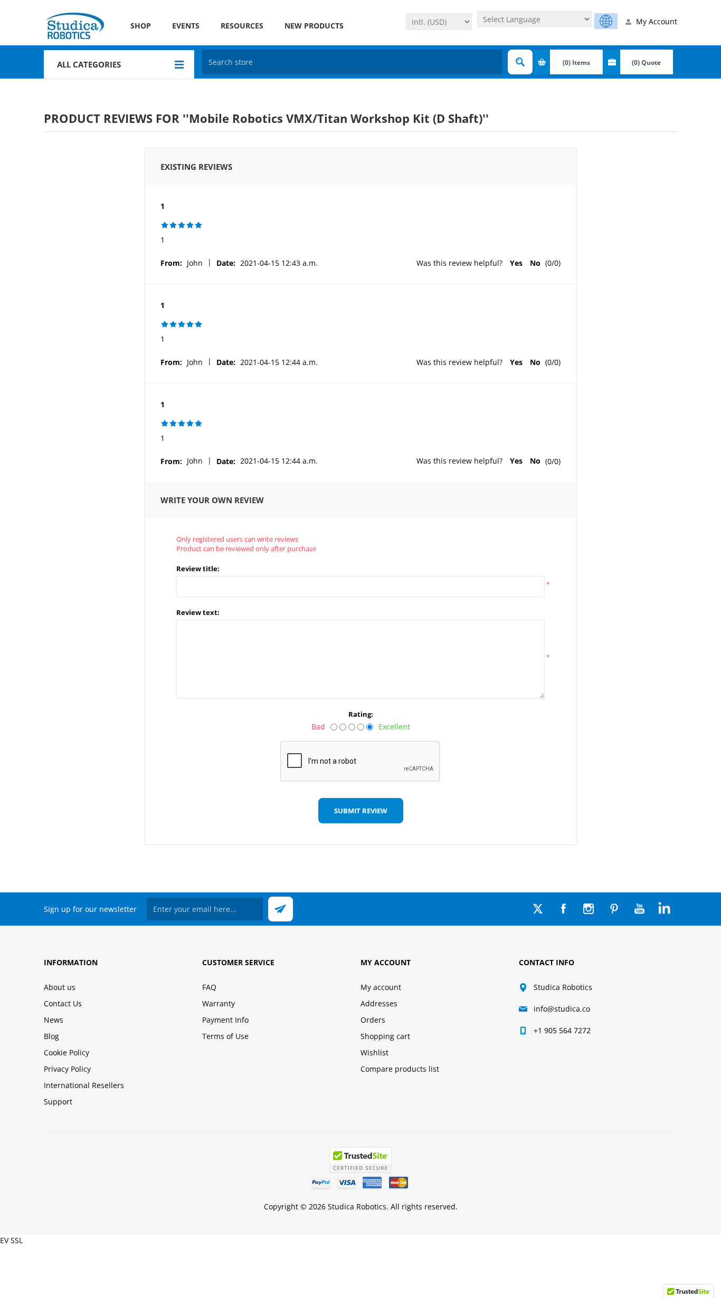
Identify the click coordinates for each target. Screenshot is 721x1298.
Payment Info (225, 1020)
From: (171, 263)
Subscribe (280, 909)
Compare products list (399, 1069)
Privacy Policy (67, 1069)
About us (59, 987)
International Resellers (84, 1085)
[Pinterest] (613, 908)
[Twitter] (537, 908)
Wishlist (374, 1052)
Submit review (360, 810)
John (195, 263)
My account (380, 987)
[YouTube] (639, 908)
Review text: (198, 612)
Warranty (218, 1003)
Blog (51, 1036)
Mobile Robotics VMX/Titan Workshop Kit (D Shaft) (335, 118)
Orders (372, 1020)
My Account (656, 21)
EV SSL (11, 1240)
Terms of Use (225, 1036)
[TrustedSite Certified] (360, 1160)
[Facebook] (563, 908)
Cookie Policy (66, 1052)
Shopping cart (385, 1036)
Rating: (360, 714)
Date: (225, 263)
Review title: (198, 568)
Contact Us (63, 1003)
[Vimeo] (664, 908)
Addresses (378, 1003)
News (53, 1020)
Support (58, 1102)
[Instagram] (588, 908)
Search (520, 62)
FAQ (209, 987)
